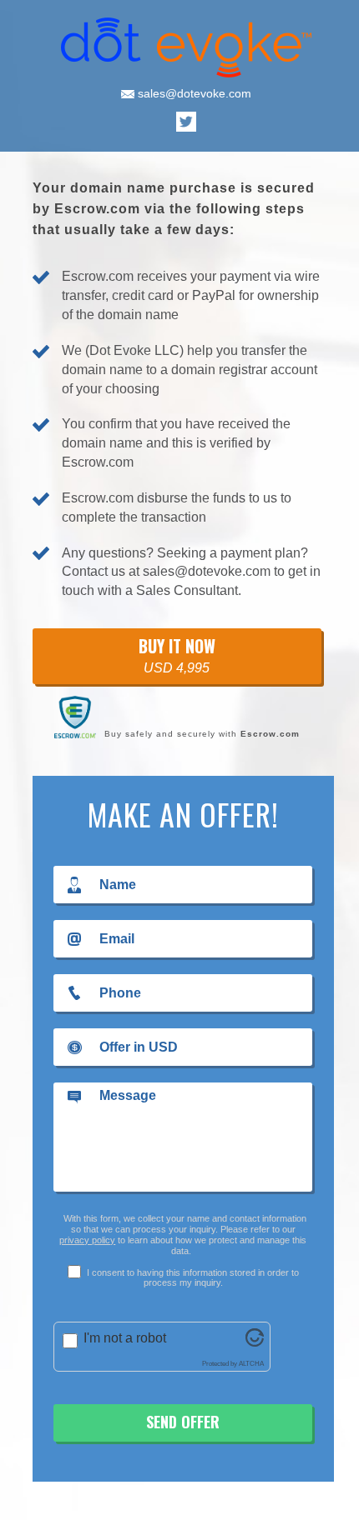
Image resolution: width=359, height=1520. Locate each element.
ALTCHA (251, 1364)
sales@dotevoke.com (192, 93)
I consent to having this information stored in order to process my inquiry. (191, 1278)
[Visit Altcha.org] (254, 1342)
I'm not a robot (124, 1338)
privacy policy (87, 1240)
